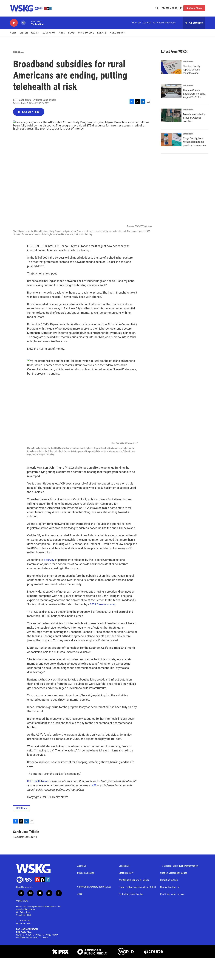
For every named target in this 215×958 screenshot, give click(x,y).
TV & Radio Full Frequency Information (179, 866)
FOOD (71, 32)
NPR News (18, 52)
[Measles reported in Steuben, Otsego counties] (171, 115)
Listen (24, 32)
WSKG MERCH (117, 32)
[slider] (28, 22)
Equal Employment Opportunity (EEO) (137, 887)
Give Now (195, 8)
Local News (188, 61)
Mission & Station (85, 873)
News (13, 32)
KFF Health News (38, 781)
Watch (35, 32)
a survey (49, 559)
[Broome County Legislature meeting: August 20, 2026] (171, 91)
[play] (13, 23)
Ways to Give (86, 32)
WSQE (48, 935)
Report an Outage (169, 880)
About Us (81, 866)
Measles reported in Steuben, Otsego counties (194, 118)
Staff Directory (126, 873)
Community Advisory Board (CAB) (94, 887)
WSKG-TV (37, 938)
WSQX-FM (30, 935)
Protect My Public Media (131, 894)
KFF (94, 785)
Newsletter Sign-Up (169, 887)
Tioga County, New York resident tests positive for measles (194, 142)
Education (49, 32)
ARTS (62, 32)
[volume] (23, 22)
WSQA (55, 935)
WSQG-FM (40, 935)
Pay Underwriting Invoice (172, 894)
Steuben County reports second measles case (191, 70)
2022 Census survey (103, 604)
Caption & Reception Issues (173, 873)
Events (101, 32)
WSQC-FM (20, 938)
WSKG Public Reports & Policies (134, 880)
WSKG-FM (20, 935)
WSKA (45, 938)
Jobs (79, 894)
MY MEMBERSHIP (172, 8)
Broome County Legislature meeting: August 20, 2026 (194, 94)
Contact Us (124, 866)
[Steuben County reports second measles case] (171, 67)
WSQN (29, 938)
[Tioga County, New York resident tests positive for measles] (171, 139)
